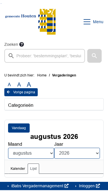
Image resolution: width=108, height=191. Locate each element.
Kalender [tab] (18, 169)
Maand (15, 144)
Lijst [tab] (33, 169)
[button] (94, 56)
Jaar (58, 144)
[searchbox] (44, 56)
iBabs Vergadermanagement (37, 186)
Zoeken (11, 44)
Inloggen (87, 186)
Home (42, 75)
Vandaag (19, 128)
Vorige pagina (23, 92)
